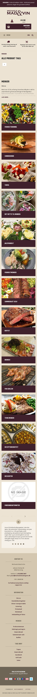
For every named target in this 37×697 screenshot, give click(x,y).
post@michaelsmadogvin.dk (20, 575)
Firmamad (18, 609)
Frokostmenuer (18, 626)
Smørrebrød (18, 632)
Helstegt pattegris (18, 629)
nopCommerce (18, 689)
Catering (19, 606)
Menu (8, 35)
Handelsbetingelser (18, 601)
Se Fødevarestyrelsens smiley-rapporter (18, 584)
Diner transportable (19, 603)
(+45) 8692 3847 (21, 574)
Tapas (18, 649)
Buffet (18, 637)
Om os (18, 598)
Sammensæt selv (18, 635)
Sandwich (18, 655)
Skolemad (18, 612)
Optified (27, 689)
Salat (18, 660)
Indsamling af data (18, 614)
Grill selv (18, 657)
